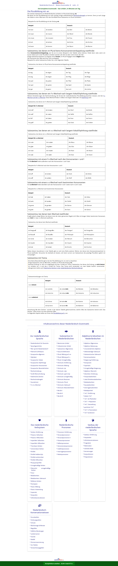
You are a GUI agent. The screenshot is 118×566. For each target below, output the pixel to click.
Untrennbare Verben (37, 449)
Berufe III (60, 396)
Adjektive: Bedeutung (90, 346)
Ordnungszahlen (36, 520)
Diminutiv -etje (62, 371)
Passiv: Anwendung (37, 489)
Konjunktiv (34, 495)
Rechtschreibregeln (79, 15)
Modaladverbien (89, 382)
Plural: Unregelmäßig (64, 360)
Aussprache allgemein (37, 354)
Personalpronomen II (64, 437)
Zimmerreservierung (37, 542)
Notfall (33, 539)
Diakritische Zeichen (37, 376)
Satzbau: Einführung (90, 435)
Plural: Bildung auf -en (64, 354)
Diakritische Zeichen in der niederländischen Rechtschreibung (63, 268)
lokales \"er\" (88, 396)
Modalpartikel (88, 390)
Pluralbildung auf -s (59, 313)
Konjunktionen (88, 454)
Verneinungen (88, 451)
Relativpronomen (63, 454)
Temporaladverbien (90, 376)
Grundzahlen (35, 517)
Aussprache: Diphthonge (38, 363)
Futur (32, 473)
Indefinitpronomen (63, 449)
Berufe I (60, 390)
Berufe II (60, 393)
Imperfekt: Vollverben (37, 440)
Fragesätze (87, 443)
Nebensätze (88, 446)
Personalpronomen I (64, 435)
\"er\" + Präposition (90, 401)
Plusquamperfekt (36, 463)
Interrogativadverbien (91, 388)
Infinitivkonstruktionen (38, 498)
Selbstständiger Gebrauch (92, 351)
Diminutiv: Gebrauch (64, 385)
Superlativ (87, 365)
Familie (33, 537)
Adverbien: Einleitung (90, 374)
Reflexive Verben (36, 481)
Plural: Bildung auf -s (64, 357)
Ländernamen (35, 534)
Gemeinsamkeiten (89, 357)
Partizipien (34, 484)
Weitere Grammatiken (63, 5)
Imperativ (34, 492)
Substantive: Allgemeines (65, 349)
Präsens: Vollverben (37, 435)
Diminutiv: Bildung (63, 365)
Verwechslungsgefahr (37, 548)
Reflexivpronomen (63, 443)
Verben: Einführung (37, 432)
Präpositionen (88, 457)
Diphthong (85, 97)
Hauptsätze (87, 437)
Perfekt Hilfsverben (37, 460)
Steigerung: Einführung (91, 360)
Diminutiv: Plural (63, 382)
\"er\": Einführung (89, 393)
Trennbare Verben (36, 446)
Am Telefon (34, 545)
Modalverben (35, 475)
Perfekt (33, 451)
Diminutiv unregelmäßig (65, 376)
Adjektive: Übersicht (90, 371)
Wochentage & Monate (38, 525)
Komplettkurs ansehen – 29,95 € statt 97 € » (59, 563)
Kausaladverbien (89, 385)
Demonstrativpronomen (65, 446)
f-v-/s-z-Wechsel (35, 385)
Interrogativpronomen (64, 451)
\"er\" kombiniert (89, 413)
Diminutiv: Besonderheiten (66, 388)
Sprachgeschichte (36, 346)
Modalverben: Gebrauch (38, 478)
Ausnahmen (34, 382)
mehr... (75, 5)
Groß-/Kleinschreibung (38, 374)
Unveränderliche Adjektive (92, 349)
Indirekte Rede (88, 448)
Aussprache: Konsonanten (39, 365)
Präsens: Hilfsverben (37, 437)
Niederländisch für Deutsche (39, 343)
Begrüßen (34, 528)
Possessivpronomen (64, 440)
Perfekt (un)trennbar (37, 457)
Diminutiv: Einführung (64, 363)
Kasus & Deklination (64, 351)
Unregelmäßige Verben (38, 465)
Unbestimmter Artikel (64, 346)
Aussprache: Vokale (37, 360)
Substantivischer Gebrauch (92, 354)
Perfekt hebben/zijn (37, 454)
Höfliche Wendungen (37, 531)
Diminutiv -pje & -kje (64, 374)
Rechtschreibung (36, 371)
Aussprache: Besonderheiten (40, 368)
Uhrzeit (33, 523)
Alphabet (34, 357)
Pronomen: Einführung (64, 432)
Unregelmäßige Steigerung (92, 368)
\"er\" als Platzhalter (90, 399)
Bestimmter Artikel (63, 343)
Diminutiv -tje (62, 368)
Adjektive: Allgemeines (91, 343)
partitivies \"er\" (89, 407)
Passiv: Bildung (35, 487)
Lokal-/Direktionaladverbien (92, 379)
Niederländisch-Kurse (46, 5)
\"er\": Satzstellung (89, 404)
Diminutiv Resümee (64, 379)
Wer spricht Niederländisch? (39, 349)
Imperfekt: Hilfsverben (38, 443)
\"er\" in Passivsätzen (90, 410)
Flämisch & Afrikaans (37, 351)
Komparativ (87, 363)
